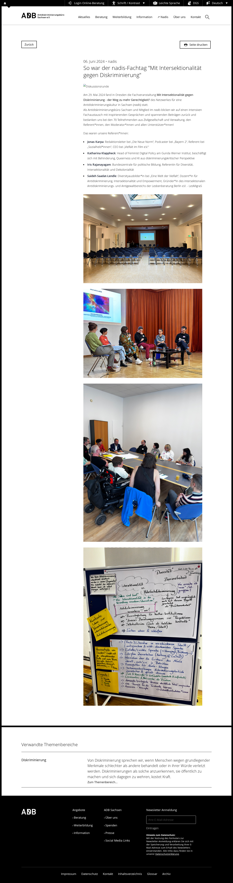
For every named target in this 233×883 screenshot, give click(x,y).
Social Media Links (117, 840)
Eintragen (152, 828)
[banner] (42, 15)
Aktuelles (84, 17)
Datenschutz (89, 874)
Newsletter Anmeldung (161, 810)
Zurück (29, 44)
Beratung (101, 17)
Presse (109, 833)
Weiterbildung (122, 17)
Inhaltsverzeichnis (130, 874)
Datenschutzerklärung (167, 853)
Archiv (166, 874)
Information (144, 17)
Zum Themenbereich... (102, 782)
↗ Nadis (162, 17)
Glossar (152, 874)
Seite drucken (198, 45)
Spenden (111, 825)
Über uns (179, 17)
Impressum (68, 874)
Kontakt (196, 17)
